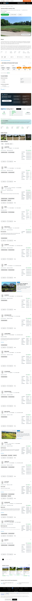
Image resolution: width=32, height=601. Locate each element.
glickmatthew (7, 411)
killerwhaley (6, 351)
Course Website (4, 11)
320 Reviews (8, 12)
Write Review (8, 575)
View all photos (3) (26, 34)
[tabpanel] (16, 26)
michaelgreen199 (7, 315)
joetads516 (6, 481)
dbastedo (6, 539)
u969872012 (6, 461)
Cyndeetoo (6, 244)
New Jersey (8, 6)
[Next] (30, 63)
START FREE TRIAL (27, 0)
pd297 (5, 264)
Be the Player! (20, 432)
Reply (15, 161)
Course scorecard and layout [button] (5, 60)
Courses (4, 6)
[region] (16, 596)
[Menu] (1, 3)
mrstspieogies (7, 371)
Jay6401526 (6, 147)
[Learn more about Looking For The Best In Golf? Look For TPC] (9, 287)
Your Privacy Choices (8, 599)
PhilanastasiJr (7, 226)
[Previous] (29, 63)
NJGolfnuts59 (7, 502)
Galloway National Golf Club (26, 571)
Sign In (29, 3)
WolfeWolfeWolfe (7, 391)
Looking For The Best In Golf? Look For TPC (22, 284)
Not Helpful (10, 161)
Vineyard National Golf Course (4, 571)
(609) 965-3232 (25, 10)
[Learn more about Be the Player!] (9, 434)
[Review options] (30, 146)
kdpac (5, 167)
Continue (14, 599)
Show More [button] (3, 89)
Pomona (12, 6)
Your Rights (2, 594)
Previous (28, 564)
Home (1, 6)
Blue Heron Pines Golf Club (12, 571)
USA (6, 6)
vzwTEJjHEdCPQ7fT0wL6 (9, 521)
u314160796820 (7, 333)
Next (29, 564)
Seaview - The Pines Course (19, 571)
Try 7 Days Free (6, 100)
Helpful (4, 161)
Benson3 (6, 186)
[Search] (18, 3)
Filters (2, 143)
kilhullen (6, 442)
